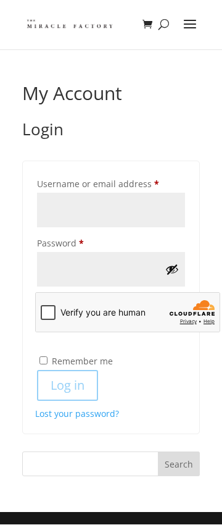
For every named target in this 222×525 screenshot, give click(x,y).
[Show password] (172, 269)
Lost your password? (77, 413)
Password (79, 243)
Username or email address (111, 183)
